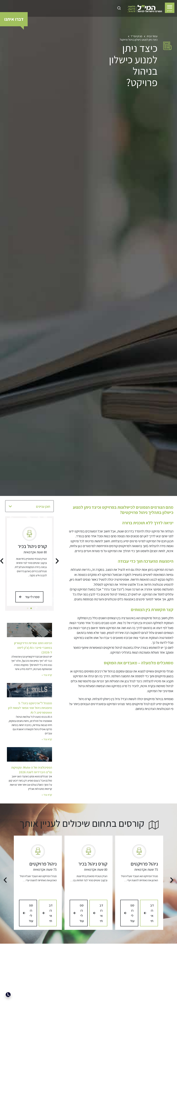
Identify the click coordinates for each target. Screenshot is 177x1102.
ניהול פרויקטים (144, 864)
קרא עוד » (47, 675)
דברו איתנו (14, 19)
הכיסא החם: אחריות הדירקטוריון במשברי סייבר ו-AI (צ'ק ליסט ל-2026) (33, 647)
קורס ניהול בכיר (32, 546)
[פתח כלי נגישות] (8, 994)
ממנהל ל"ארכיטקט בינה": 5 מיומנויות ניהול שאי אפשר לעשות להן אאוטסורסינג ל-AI (30, 707)
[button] (10, 506)
